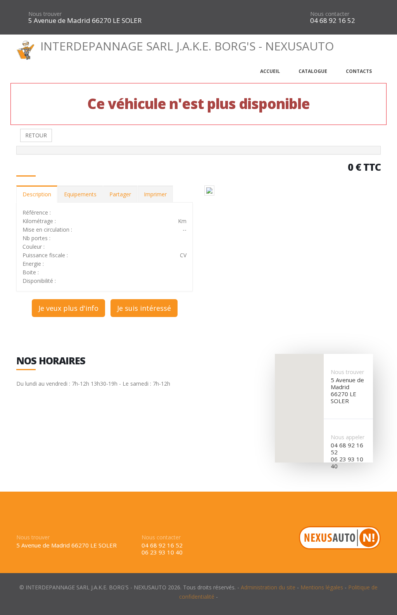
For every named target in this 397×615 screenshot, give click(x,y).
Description (36, 194)
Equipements (80, 194)
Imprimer (155, 194)
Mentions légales (321, 587)
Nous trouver (45, 13)
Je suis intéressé (144, 308)
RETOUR (36, 135)
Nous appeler (347, 437)
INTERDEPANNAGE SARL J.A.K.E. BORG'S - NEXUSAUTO (187, 46)
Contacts (359, 71)
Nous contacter (329, 13)
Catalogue (313, 71)
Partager (120, 194)
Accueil (270, 71)
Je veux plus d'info (68, 308)
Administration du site (268, 587)
